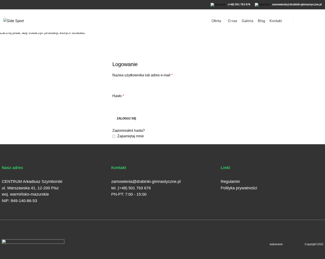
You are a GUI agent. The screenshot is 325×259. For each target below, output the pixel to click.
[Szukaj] (306, 21)
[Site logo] (13, 21)
